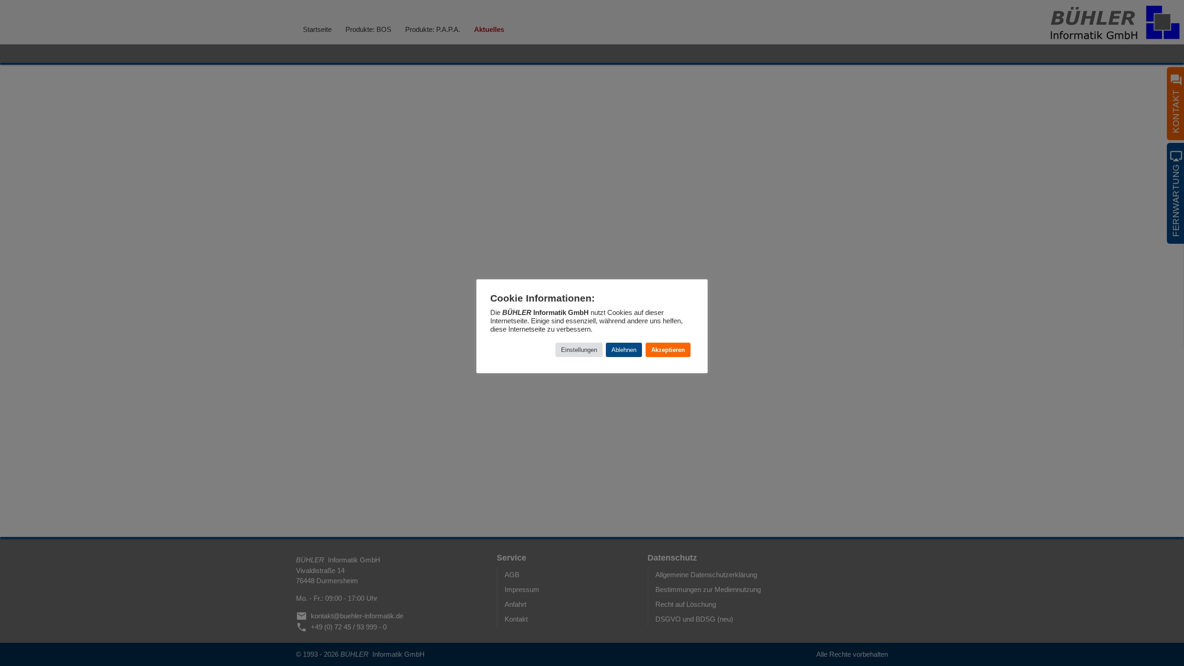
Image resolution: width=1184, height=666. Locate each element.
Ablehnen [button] (623, 349)
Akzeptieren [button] (668, 349)
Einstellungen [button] (579, 349)
